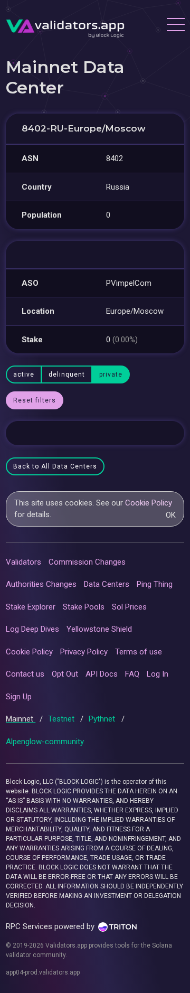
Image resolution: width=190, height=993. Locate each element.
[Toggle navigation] (175, 26)
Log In (157, 674)
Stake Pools (83, 607)
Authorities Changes (41, 584)
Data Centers (106, 584)
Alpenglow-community (45, 741)
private (110, 374)
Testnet (62, 719)
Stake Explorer (30, 607)
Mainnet (20, 719)
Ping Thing (155, 584)
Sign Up (19, 696)
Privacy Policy (84, 652)
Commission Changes (87, 562)
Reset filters (34, 400)
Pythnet (103, 719)
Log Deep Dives (32, 629)
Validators (23, 562)
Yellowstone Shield (99, 629)
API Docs (102, 674)
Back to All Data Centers (55, 466)
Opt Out (65, 674)
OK (171, 515)
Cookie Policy (148, 503)
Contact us (25, 674)
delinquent (67, 374)
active (23, 374)
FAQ (132, 674)
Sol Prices (129, 607)
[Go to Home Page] (65, 26)
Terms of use (138, 652)
